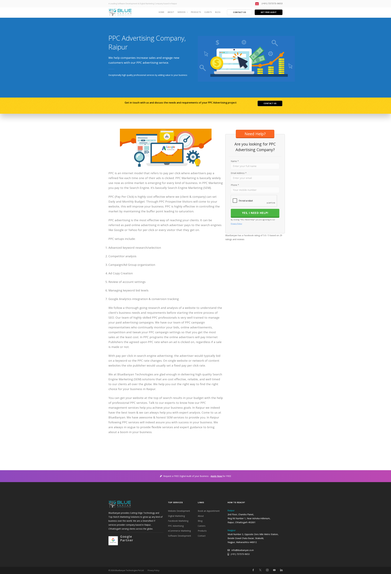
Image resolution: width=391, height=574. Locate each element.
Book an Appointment (209, 510)
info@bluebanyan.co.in (243, 550)
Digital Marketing (176, 515)
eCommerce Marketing (179, 530)
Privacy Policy (236, 223)
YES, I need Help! (255, 213)
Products (196, 12)
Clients (208, 12)
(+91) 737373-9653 (240, 554)
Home (161, 12)
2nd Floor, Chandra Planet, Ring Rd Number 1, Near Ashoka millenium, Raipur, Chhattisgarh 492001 (249, 518)
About (171, 12)
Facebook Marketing (178, 520)
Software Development (179, 535)
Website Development (179, 510)
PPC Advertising (176, 525)
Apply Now (217, 476)
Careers (201, 525)
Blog (217, 12)
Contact (202, 535)
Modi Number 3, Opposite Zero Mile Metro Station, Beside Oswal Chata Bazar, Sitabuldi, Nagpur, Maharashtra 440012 (253, 538)
